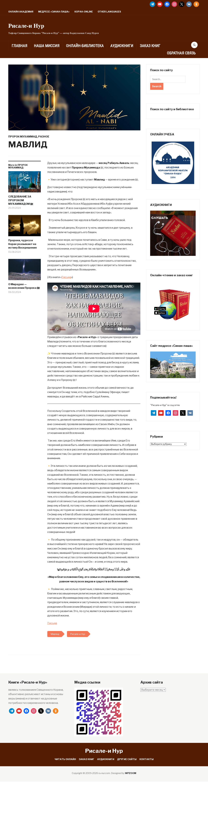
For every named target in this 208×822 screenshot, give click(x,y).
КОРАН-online (83, 11)
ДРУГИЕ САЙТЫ (126, 759)
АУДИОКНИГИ (121, 45)
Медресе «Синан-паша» (54, 11)
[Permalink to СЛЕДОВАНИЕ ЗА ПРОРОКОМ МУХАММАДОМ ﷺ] (24, 183)
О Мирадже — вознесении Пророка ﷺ (24, 286)
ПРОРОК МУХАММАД (22, 136)
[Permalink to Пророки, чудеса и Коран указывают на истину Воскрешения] (24, 227)
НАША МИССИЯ (46, 45)
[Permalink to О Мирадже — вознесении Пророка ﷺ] (24, 271)
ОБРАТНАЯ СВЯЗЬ (181, 53)
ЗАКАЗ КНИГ (150, 45)
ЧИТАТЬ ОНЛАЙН (65, 759)
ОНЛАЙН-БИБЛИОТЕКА (85, 45)
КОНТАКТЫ (146, 759)
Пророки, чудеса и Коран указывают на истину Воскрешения (22, 244)
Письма (66, 277)
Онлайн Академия (20, 11)
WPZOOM (130, 773)
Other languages (109, 11)
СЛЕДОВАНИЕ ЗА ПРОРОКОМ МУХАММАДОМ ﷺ (20, 200)
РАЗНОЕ (43, 136)
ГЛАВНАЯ (19, 45)
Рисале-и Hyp (26, 25)
